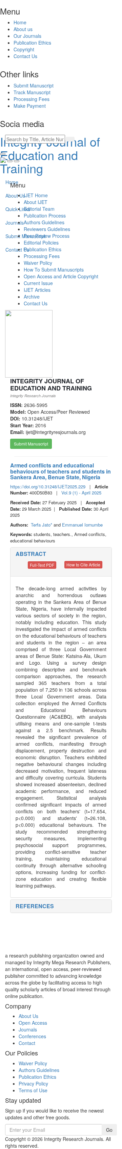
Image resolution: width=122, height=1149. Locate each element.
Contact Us (25, 56)
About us (23, 29)
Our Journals (27, 35)
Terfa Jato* (42, 524)
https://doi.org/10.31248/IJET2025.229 (47, 486)
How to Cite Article (83, 564)
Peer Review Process (46, 235)
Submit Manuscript (31, 443)
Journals (28, 1029)
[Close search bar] (2, 154)
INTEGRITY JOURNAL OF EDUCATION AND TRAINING (51, 384)
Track (32, 92)
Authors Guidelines (44, 222)
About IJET (35, 202)
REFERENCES (35, 906)
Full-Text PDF (42, 565)
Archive (32, 296)
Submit (34, 85)
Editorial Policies (41, 242)
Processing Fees (42, 256)
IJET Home (36, 195)
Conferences (32, 1036)
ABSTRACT (31, 554)
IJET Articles (37, 289)
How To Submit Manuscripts (54, 269)
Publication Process (45, 215)
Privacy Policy (33, 1083)
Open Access (33, 1022)
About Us (28, 1016)
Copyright (24, 49)
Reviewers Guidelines (47, 229)
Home (20, 22)
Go (109, 1129)
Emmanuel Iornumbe (82, 524)
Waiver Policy (38, 262)
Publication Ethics (32, 42)
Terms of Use (33, 1090)
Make (30, 105)
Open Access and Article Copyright (61, 276)
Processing (31, 99)
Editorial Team (39, 208)
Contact (27, 1043)
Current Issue (38, 283)
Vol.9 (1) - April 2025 (81, 492)
